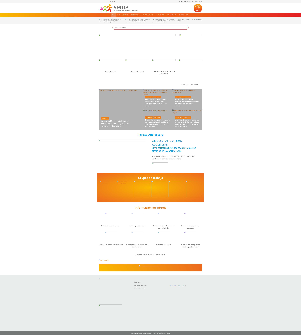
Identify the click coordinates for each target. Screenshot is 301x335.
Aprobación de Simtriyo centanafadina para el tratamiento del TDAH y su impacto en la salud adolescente (139, 20)
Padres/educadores (147, 15)
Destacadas (105, 118)
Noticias (181, 15)
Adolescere (125, 15)
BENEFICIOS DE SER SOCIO (184, 1)
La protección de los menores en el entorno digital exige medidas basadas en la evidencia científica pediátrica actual (113, 20)
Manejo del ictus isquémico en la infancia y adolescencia (166, 20)
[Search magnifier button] (187, 28)
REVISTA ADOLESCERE (197, 1)
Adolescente (149, 97)
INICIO (113, 15)
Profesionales (135, 15)
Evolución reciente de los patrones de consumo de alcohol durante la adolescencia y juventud (187, 103)
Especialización (171, 15)
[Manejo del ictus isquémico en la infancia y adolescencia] (153, 20)
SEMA (118, 15)
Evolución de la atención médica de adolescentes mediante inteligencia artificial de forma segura (157, 103)
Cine (186, 15)
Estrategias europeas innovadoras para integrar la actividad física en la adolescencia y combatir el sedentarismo (157, 123)
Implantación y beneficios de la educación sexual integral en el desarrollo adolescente (192, 20)
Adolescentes (160, 15)
